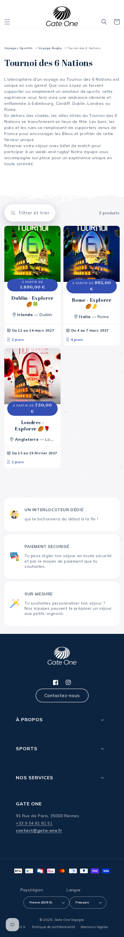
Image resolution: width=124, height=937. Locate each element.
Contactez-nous (62, 695)
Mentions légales (94, 927)
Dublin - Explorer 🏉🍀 (32, 301)
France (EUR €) (40, 902)
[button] (7, 22)
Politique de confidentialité (53, 927)
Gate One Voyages (69, 920)
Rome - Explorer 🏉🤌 (92, 303)
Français (82, 902)
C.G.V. (21, 927)
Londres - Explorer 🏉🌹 (32, 426)
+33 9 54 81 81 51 (34, 823)
